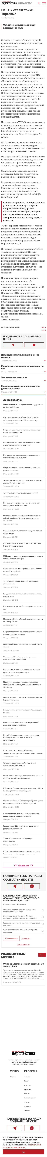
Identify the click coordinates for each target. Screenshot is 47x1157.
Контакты (13, 1076)
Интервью (27, 1089)
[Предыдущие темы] (40, 955)
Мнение (27, 1093)
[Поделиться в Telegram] (13, 344)
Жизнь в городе (29, 1097)
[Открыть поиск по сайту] (39, 3)
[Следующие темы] (44, 955)
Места (43, 327)
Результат (26, 938)
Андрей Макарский (13, 327)
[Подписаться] (34, 344)
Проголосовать (11, 938)
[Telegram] (14, 886)
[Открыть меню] (44, 3)
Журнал (27, 1102)
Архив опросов (23, 944)
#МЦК (44, 330)
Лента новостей (12, 400)
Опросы (27, 1110)
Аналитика (27, 1085)
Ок (23, 1152)
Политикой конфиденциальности (22, 1145)
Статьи (26, 1081)
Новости (27, 1076)
